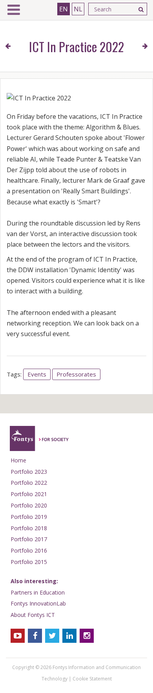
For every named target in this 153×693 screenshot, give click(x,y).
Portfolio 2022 (29, 482)
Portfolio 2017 (29, 539)
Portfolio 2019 (29, 516)
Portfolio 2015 (29, 562)
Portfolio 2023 (29, 471)
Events (36, 374)
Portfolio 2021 (29, 494)
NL (78, 9)
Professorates (76, 374)
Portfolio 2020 (29, 505)
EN (63, 9)
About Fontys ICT (33, 614)
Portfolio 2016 (29, 550)
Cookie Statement (92, 678)
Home (18, 460)
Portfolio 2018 (29, 528)
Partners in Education (38, 592)
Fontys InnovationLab (38, 603)
